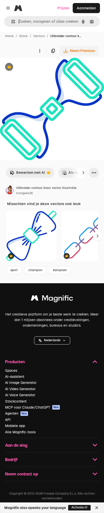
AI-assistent (14, 376)
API (8, 419)
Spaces (11, 370)
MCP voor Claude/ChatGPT (32, 407)
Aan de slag (16, 445)
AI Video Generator (20, 389)
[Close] (97, 508)
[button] (52, 340)
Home (9, 36)
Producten (15, 361)
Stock (23, 36)
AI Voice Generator (20, 395)
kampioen (60, 270)
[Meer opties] (40, 51)
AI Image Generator (21, 382)
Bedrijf (11, 459)
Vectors (39, 36)
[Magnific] (52, 299)
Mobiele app (15, 425)
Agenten (16, 413)
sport (14, 270)
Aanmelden (86, 8)
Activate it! (79, 507)
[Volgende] (83, 173)
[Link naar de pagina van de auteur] (9, 190)
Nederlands (52, 340)
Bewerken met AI (27, 174)
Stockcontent (16, 401)
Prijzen (63, 8)
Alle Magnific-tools (20, 432)
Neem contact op (21, 473)
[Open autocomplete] (11, 21)
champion (35, 270)
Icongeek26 (24, 193)
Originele (33, 67)
